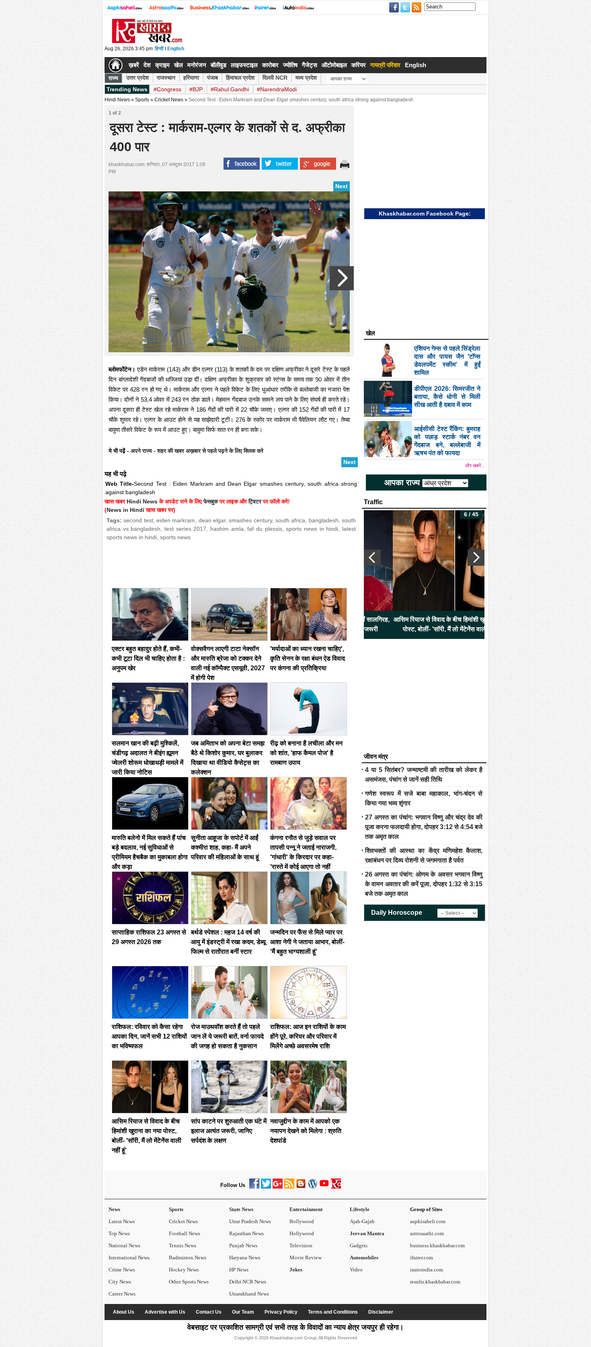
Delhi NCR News (247, 1282)
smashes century (250, 520)
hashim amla (227, 529)
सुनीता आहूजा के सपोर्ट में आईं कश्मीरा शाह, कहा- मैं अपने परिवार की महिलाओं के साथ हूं (225, 847)
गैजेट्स (309, 65)
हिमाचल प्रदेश (240, 77)
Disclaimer (380, 1312)
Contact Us (209, 1312)
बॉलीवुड (218, 65)
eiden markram (175, 520)
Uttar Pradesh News (250, 1221)
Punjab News (243, 1245)
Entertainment (305, 1209)
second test (138, 520)
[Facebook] (254, 1187)
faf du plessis (264, 529)
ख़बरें (134, 65)
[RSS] (289, 1187)
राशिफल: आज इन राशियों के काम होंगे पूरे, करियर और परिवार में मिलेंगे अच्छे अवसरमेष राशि (308, 1036)
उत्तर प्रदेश (137, 77)
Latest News (122, 1221)
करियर (358, 65)
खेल (178, 65)
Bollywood (301, 1221)
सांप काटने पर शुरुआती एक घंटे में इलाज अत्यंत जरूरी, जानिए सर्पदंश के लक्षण (229, 1131)
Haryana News (244, 1258)
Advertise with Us (165, 1312)
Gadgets (358, 1245)
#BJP (196, 89)
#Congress (167, 89)
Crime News (122, 1270)
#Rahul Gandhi (230, 89)
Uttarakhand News (249, 1294)
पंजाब (212, 77)
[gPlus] (278, 1187)
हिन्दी (159, 48)
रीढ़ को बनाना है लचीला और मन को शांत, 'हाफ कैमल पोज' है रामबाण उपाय (306, 753)
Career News (122, 1294)
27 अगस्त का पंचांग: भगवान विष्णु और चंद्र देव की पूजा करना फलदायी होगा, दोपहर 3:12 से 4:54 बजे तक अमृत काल (423, 827)
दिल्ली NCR (275, 77)
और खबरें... (474, 465)
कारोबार (270, 65)
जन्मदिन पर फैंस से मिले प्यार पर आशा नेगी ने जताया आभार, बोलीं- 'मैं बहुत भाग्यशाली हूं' (307, 942)
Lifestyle (359, 1209)
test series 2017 (185, 529)
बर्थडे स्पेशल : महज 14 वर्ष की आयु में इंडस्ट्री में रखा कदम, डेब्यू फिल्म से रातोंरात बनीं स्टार (228, 942)
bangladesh (324, 520)
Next (341, 186)
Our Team (243, 1312)
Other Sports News (189, 1282)
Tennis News (182, 1245)
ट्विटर (254, 501)
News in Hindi (125, 510)
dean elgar (212, 520)
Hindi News (117, 100)
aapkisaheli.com (427, 1221)
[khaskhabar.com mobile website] (336, 1187)
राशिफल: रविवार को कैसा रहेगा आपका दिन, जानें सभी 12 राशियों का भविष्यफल (149, 1036)
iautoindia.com (426, 1270)
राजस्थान (166, 77)
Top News (119, 1233)
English (175, 48)
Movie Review (305, 1258)
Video (356, 1270)
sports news (175, 537)
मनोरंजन (196, 65)
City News (120, 1282)
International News (129, 1258)
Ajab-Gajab (362, 1221)
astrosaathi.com (427, 1233)
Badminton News (187, 1258)
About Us (123, 1312)
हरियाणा (191, 77)
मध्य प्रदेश (306, 77)
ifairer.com (421, 1258)
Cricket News (168, 100)
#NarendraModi (277, 89)
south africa (290, 520)
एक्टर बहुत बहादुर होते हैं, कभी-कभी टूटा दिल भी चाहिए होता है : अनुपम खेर (148, 658)
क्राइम (162, 65)
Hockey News (184, 1270)
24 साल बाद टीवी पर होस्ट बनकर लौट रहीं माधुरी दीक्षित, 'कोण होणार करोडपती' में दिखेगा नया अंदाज (480, 624)
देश (147, 65)
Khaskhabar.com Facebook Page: (425, 213)
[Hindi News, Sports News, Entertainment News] (116, 65)
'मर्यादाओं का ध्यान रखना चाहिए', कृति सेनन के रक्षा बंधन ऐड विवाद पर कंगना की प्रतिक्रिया (307, 658)
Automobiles (364, 1258)
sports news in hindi (312, 529)
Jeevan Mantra (367, 1233)
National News (124, 1245)
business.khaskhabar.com (437, 1245)
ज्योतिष (290, 65)
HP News (238, 1270)
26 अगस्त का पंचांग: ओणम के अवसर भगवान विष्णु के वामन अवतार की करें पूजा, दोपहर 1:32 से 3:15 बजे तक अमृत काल (423, 884)
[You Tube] (324, 1187)
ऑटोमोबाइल (334, 65)
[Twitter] (266, 1187)
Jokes (295, 1270)
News (114, 1209)
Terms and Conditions (333, 1312)
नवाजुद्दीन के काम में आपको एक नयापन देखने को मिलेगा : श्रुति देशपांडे (305, 1131)
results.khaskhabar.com (435, 1282)
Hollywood (301, 1233)
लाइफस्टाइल (244, 65)
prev (372, 558)
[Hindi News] (147, 41)
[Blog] (301, 1187)
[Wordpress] (313, 1187)
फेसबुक (210, 501)
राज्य (113, 78)
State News (241, 1209)
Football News (184, 1233)
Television (300, 1245)
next (476, 558)
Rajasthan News (246, 1233)
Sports (176, 1209)
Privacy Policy (281, 1312)
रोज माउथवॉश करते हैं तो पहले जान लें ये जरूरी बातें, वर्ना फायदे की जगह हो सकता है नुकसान (227, 1036)
